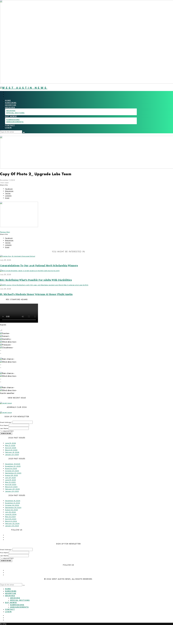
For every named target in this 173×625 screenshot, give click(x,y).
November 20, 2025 (13, 466)
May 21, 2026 (10, 445)
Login (8, 127)
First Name (4, 425)
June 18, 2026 (10, 443)
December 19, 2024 (12, 501)
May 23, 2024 (10, 517)
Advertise (10, 105)
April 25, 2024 (10, 519)
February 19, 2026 (12, 452)
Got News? (11, 116)
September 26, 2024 (13, 508)
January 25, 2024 (12, 526)
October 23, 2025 (12, 471)
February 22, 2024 (12, 523)
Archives (10, 107)
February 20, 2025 (12, 489)
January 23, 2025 (12, 491)
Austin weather (7, 393)
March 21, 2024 (11, 521)
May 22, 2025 (10, 482)
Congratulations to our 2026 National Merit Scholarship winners (39, 265)
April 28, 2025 (10, 484)
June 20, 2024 (10, 514)
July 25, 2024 (10, 512)
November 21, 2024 (12, 503)
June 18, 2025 (10, 480)
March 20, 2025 (11, 487)
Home (8, 100)
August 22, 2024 (11, 510)
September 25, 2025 (13, 473)
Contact (10, 125)
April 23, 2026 (10, 448)
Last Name (4, 428)
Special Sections (15, 113)
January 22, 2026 (12, 455)
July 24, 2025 (10, 478)
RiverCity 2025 (11, 468)
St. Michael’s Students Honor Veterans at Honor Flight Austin (36, 294)
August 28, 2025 (11, 475)
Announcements (15, 122)
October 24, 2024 (12, 505)
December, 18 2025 (12, 464)
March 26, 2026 (11, 450)
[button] (24, 132)
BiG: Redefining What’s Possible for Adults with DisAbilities (36, 279)
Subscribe (10, 103)
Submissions (13, 120)
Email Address (6, 422)
